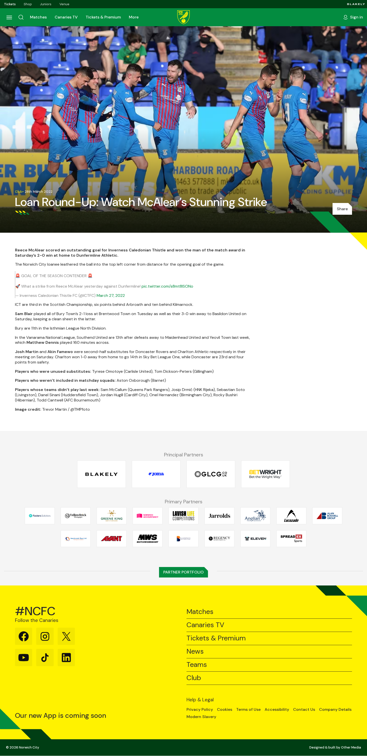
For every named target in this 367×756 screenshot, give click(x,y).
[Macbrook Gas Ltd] (75, 539)
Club (193, 678)
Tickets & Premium (103, 17)
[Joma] (156, 474)
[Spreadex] (291, 539)
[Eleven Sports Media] (255, 539)
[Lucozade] (291, 516)
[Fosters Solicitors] (39, 516)
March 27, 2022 (111, 295)
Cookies (224, 709)
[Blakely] (356, 4)
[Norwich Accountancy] (147, 516)
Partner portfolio (183, 572)
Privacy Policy (199, 709)
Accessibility (277, 709)
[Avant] (111, 539)
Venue (64, 4)
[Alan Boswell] (327, 516)
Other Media (351, 747)
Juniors (45, 4)
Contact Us (304, 709)
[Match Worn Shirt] (147, 539)
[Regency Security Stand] (219, 539)
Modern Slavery (201, 716)
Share (342, 208)
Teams (196, 664)
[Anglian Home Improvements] (255, 516)
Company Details (335, 709)
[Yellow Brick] (75, 516)
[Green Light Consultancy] (211, 474)
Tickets (10, 4)
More (134, 17)
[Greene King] (111, 516)
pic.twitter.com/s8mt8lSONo (167, 286)
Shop (28, 4)
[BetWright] (265, 474)
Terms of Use (248, 709)
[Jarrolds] (219, 516)
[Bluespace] (183, 539)
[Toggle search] (21, 17)
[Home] (183, 17)
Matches (38, 17)
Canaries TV (66, 17)
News (195, 651)
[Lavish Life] (183, 516)
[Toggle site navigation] (9, 17)
